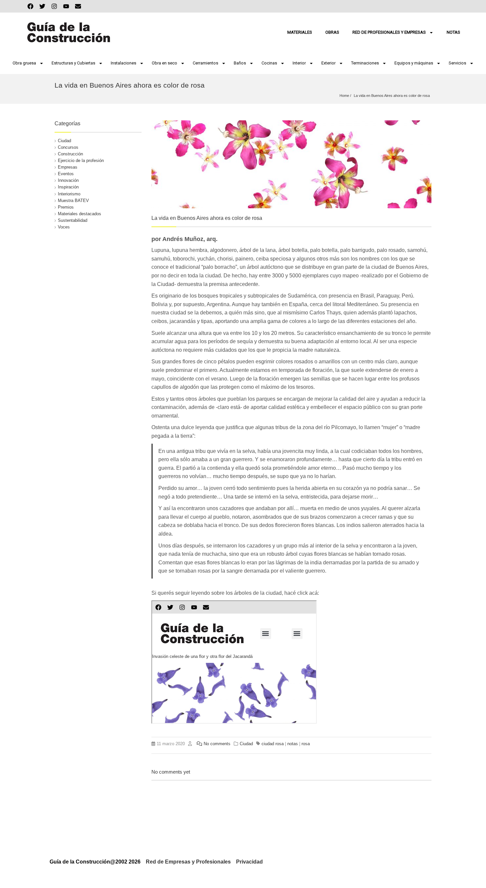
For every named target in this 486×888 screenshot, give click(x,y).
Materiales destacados (79, 213)
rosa (306, 743)
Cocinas (269, 63)
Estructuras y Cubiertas (73, 63)
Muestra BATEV (73, 200)
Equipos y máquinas (413, 63)
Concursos (68, 147)
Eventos (66, 173)
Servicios (457, 63)
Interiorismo (69, 193)
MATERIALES (299, 32)
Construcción (70, 153)
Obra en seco (164, 63)
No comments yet (170, 772)
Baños (240, 63)
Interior (299, 63)
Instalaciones (123, 63)
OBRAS (332, 32)
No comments (217, 743)
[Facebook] (30, 6)
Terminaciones (365, 63)
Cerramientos (205, 63)
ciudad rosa (273, 743)
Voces (64, 226)
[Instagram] (54, 6)
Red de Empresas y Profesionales (188, 862)
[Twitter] (42, 6)
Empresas (67, 167)
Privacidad (249, 862)
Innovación (68, 180)
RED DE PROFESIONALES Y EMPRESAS (389, 32)
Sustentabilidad (72, 220)
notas (292, 743)
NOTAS (453, 32)
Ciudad (64, 140)
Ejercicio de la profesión (81, 160)
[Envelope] (78, 6)
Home (344, 96)
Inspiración (68, 186)
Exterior (328, 63)
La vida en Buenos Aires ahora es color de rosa (392, 96)
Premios (66, 207)
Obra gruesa (24, 63)
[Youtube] (66, 6)
